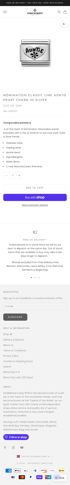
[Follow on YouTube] (21, 447)
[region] (35, 251)
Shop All (7, 334)
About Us (8, 345)
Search (7, 366)
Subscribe (15, 317)
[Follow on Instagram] (13, 447)
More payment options (35, 205)
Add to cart (35, 187)
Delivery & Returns (13, 339)
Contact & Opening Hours (18, 361)
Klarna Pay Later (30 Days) (18, 377)
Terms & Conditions (14, 350)
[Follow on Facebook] (5, 447)
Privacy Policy (11, 356)
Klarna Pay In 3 (11, 372)
